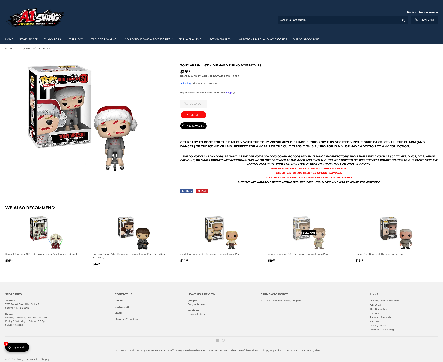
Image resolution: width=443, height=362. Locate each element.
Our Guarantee (378, 308)
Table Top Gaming (106, 39)
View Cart (427, 19)
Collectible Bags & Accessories (150, 39)
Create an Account (428, 12)
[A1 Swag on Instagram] (223, 341)
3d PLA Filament (192, 39)
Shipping (185, 83)
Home (10, 39)
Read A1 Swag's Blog (382, 329)
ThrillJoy (78, 39)
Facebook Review (198, 313)
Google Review (196, 304)
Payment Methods (380, 317)
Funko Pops (55, 39)
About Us (375, 304)
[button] (193, 115)
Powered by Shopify (37, 359)
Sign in (410, 12)
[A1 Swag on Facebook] (218, 341)
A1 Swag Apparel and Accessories (264, 39)
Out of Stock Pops (307, 39)
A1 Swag (18, 359)
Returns (374, 321)
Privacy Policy (378, 325)
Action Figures (223, 39)
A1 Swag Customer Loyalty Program (281, 300)
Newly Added (30, 39)
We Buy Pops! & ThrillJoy (384, 300)
